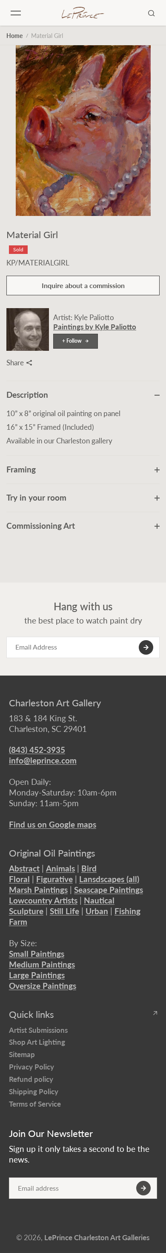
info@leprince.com (43, 760)
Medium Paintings (42, 964)
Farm (18, 922)
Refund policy (31, 1079)
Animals (60, 868)
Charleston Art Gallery (55, 702)
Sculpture (26, 911)
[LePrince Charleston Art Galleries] (83, 13)
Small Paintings (36, 954)
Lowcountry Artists (43, 900)
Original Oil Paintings (52, 853)
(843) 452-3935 (37, 750)
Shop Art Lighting (37, 1041)
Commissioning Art (40, 525)
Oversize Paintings (42, 986)
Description (27, 394)
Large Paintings (37, 975)
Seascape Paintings (108, 890)
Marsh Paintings (38, 890)
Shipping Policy (33, 1091)
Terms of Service (35, 1103)
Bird (89, 868)
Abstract (24, 868)
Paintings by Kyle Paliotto (94, 326)
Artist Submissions (38, 1030)
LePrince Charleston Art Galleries (96, 1237)
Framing (21, 469)
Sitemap (22, 1054)
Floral (19, 879)
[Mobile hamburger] (15, 12)
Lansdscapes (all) (109, 879)
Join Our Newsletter (51, 1133)
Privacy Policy (31, 1066)
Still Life (64, 911)
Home (14, 35)
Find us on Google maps (52, 824)
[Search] (151, 13)
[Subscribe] (146, 647)
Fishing (127, 911)
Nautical (99, 900)
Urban (97, 911)
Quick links (31, 1014)
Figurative (54, 879)
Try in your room (36, 497)
